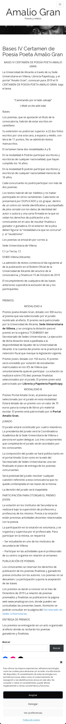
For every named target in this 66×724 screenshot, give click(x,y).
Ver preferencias (33, 712)
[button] (61, 662)
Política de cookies (31, 720)
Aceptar (33, 695)
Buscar (6, 642)
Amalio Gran (33, 12)
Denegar (33, 703)
